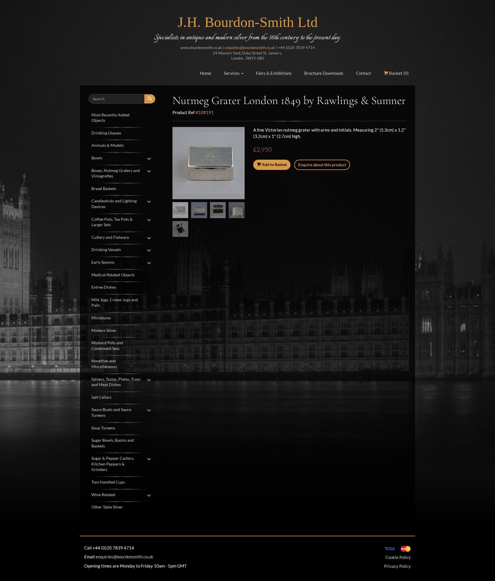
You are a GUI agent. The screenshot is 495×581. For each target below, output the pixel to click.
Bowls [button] (96, 157)
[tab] (122, 117)
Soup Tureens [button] (103, 427)
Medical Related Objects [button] (113, 274)
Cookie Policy (398, 557)
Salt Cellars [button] (101, 397)
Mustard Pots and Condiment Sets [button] (107, 345)
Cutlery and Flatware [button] (110, 237)
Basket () (398, 73)
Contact (363, 73)
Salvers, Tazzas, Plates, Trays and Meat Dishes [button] (115, 382)
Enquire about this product (322, 164)
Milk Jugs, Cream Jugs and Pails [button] (114, 302)
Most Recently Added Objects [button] (110, 117)
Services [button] (232, 73)
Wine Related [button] (103, 494)
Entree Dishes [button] (103, 287)
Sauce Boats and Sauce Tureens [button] (111, 412)
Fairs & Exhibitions (274, 73)
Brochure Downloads (323, 73)
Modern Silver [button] (104, 330)
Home (205, 73)
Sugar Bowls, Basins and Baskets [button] (112, 443)
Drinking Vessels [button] (106, 249)
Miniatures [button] (101, 317)
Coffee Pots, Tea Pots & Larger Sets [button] (112, 222)
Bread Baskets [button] (103, 188)
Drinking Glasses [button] (106, 132)
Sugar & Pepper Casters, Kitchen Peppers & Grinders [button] (112, 464)
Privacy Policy (397, 566)
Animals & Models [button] (107, 145)
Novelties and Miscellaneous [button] (104, 363)
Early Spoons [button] (102, 262)
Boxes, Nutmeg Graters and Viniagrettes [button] (115, 173)
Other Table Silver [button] (107, 506)
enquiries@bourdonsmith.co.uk (250, 47)
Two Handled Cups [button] (108, 482)
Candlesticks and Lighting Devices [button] (114, 203)
